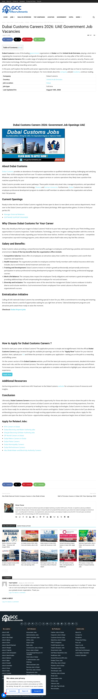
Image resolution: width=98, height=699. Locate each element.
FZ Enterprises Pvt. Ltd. (36, 696)
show (20, 47)
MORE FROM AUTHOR (24, 526)
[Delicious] (29, 623)
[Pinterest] (44, 517)
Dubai (48, 83)
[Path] (41, 517)
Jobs (4, 540)
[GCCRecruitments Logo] (15, 9)
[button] (93, 17)
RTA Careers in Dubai (12, 427)
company (63, 72)
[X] (62, 517)
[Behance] (17, 517)
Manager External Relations (14, 214)
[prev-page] (3, 570)
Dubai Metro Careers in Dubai (15, 438)
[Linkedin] (30, 517)
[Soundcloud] (48, 517)
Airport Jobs (44, 540)
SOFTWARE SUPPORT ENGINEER (16, 217)
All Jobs (27, 22)
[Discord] (32, 623)
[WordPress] (65, 517)
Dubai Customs (7, 171)
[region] (25, 685)
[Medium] (34, 517)
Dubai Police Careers (12, 441)
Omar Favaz (19, 505)
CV (23, 354)
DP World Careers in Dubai (14, 435)
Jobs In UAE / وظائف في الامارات (15, 22)
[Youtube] (68, 517)
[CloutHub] (20, 517)
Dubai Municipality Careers (14, 444)
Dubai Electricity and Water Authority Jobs (19, 429)
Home (3, 22)
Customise (12, 691)
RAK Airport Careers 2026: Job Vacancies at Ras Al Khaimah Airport (48, 564)
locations (76, 72)
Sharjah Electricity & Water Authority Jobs (19, 432)
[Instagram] (27, 517)
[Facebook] (23, 517)
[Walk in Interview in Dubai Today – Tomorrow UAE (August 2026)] (10, 536)
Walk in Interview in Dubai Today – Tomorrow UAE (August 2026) (9, 545)
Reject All (25, 691)
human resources (51, 187)
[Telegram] (61, 623)
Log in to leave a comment (17, 592)
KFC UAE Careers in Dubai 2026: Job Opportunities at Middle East (67, 564)
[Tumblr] (58, 517)
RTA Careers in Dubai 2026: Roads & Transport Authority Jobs (86, 564)
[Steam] (55, 517)
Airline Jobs (24, 540)
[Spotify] (51, 517)
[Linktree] (76, 623)
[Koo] (39, 623)
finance (38, 187)
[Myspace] (37, 517)
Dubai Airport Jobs (18, 309)
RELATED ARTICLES (9, 526)
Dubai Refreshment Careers (14, 447)
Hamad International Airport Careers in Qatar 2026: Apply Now (67, 545)
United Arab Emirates (54, 79)
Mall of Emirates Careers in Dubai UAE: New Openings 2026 (77, 496)
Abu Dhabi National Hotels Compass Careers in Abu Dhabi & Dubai (23, 496)
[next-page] (6, 570)
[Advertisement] (49, 107)
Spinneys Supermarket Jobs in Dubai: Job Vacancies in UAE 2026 (87, 545)
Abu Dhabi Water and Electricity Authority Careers (22, 450)
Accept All (37, 691)
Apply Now (7, 374)
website (61, 386)
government (34, 53)
